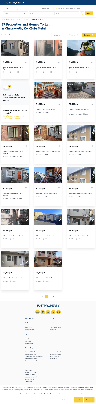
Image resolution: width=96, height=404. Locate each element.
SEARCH (88, 13)
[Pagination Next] (53, 296)
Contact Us (28, 325)
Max (57, 13)
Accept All (89, 400)
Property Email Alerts (55, 327)
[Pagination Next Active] (9, 34)
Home (3, 19)
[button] (27, 50)
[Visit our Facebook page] (37, 312)
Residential (10, 19)
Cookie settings (67, 400)
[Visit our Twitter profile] (42, 312)
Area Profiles (53, 329)
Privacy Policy (22, 391)
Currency (7, 13)
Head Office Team (29, 329)
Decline (78, 400)
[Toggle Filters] (82, 13)
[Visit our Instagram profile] (53, 312)
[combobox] (65, 9)
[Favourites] (26, 62)
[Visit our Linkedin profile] (48, 312)
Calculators (53, 323)
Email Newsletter (29, 343)
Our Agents (28, 323)
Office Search (28, 327)
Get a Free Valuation (55, 325)
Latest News (28, 339)
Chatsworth (26, 19)
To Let (18, 19)
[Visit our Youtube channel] (58, 312)
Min (31, 13)
